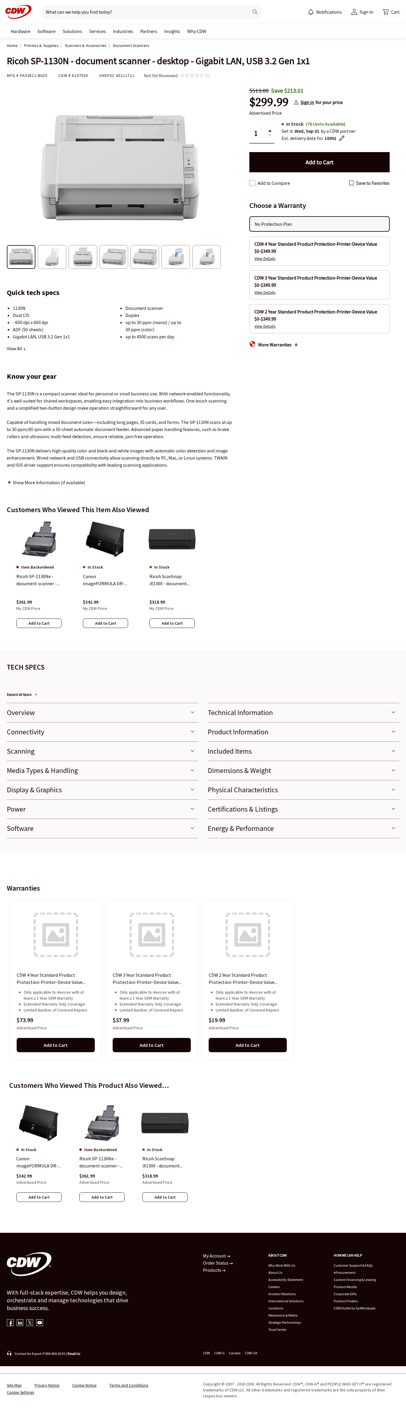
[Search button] (255, 12)
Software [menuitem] (46, 31)
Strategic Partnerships (284, 1322)
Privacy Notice (46, 1385)
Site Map (14, 1385)
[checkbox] (252, 183)
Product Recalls (345, 1286)
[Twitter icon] (29, 1323)
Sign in (307, 102)
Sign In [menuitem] (366, 12)
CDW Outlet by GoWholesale (354, 1308)
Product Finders (346, 1301)
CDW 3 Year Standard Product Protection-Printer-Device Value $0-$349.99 (146, 979)
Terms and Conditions (128, 1385)
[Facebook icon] (10, 1323)
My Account (215, 1256)
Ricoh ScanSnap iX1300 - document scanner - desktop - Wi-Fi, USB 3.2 (161, 1162)
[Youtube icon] (39, 1323)
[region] (203, 580)
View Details (265, 258)
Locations (275, 1308)
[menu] (324, 12)
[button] (391, 12)
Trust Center (277, 1329)
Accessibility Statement (285, 1279)
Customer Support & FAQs (353, 1265)
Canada (234, 1353)
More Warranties (275, 345)
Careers (274, 1286)
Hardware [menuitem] (20, 31)
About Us (275, 1272)
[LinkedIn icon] (20, 1323)
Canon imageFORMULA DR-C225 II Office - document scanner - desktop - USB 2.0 (37, 1162)
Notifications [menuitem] (329, 12)
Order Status (216, 1263)
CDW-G (219, 1353)
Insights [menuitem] (172, 31)
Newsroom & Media (283, 1315)
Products (212, 1270)
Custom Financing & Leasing (355, 1279)
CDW (206, 1353)
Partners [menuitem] (148, 31)
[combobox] (142, 12)
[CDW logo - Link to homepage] (17, 12)
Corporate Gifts (345, 1294)
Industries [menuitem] (123, 31)
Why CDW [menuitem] (196, 31)
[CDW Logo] (17, 12)
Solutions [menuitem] (72, 31)
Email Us (73, 1353)
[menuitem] (311, 12)
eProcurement (344, 1272)
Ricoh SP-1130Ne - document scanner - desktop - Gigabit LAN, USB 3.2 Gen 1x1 (100, 1162)
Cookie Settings (20, 1392)
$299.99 (269, 102)
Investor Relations (282, 1294)
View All (15, 348)
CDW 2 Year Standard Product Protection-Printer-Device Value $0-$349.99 (242, 979)
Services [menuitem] (97, 31)
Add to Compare (274, 183)
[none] (20, 31)
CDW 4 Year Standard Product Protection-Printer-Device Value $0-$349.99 (50, 979)
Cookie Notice (84, 1385)
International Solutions (285, 1301)
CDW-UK (251, 1353)
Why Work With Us (281, 1265)
